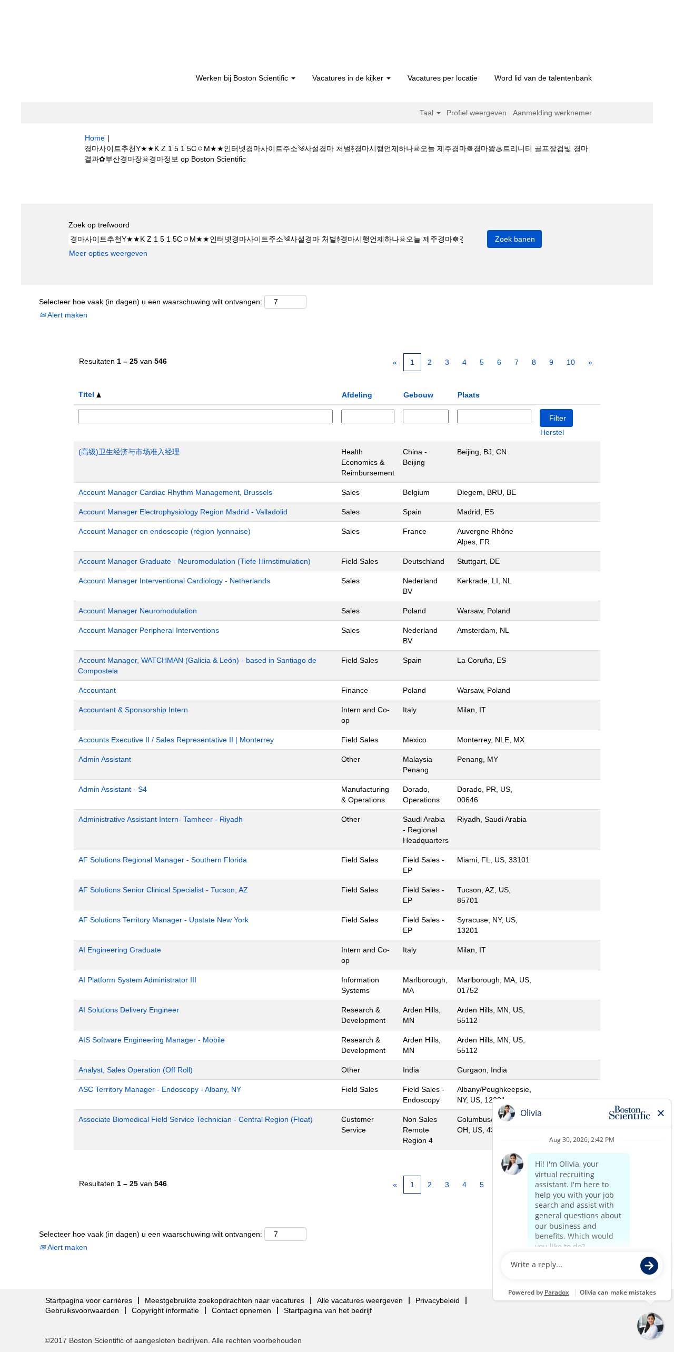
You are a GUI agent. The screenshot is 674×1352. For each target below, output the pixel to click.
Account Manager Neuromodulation (137, 611)
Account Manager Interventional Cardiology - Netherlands (174, 580)
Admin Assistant (104, 759)
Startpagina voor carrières (88, 1300)
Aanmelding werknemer (552, 112)
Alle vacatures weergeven (360, 1300)
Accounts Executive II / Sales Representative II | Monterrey (176, 739)
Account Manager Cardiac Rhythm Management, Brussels (175, 492)
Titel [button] (87, 394)
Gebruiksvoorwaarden (82, 1310)
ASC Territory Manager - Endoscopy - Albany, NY (159, 1089)
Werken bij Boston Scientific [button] (243, 78)
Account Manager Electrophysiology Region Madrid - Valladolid (183, 512)
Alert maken (66, 315)
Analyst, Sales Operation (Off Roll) (135, 1070)
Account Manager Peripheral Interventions (148, 630)
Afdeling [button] (357, 395)
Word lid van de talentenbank (543, 78)
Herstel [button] (552, 432)
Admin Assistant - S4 (112, 789)
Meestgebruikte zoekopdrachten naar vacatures (224, 1300)
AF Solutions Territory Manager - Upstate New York (163, 920)
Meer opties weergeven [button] (108, 253)
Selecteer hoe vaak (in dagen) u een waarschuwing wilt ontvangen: (150, 301)
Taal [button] (427, 112)
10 (571, 362)
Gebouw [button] (418, 395)
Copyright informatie (165, 1310)
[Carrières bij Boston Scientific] (145, 38)
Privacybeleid (437, 1300)
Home (95, 138)
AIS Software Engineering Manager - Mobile (151, 1040)
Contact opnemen (241, 1310)
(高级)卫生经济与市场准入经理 (129, 452)
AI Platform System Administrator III (137, 980)
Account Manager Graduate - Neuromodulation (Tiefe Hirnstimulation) (194, 561)
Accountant (97, 690)
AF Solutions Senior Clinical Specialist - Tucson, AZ (163, 890)
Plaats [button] (469, 395)
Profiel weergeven (477, 112)
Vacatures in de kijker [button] (348, 78)
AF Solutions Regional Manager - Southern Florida (162, 860)
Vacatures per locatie (443, 78)
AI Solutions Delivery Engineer (128, 1010)
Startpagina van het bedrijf (328, 1310)
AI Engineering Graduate (119, 950)
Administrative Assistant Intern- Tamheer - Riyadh (160, 819)
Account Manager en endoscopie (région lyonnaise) (164, 531)
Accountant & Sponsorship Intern (133, 709)
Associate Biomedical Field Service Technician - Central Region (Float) (195, 1119)
